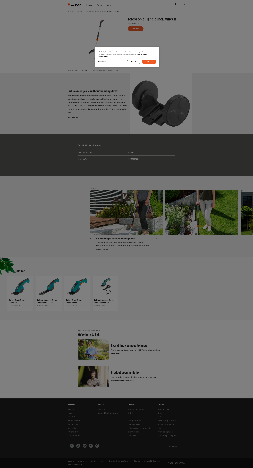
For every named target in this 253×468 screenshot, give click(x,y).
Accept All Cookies (149, 62)
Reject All (133, 62)
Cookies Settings (102, 61)
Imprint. (105, 56)
